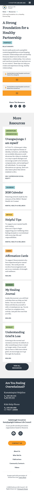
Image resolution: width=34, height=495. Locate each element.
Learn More (22, 477)
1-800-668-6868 (11, 408)
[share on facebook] (11, 106)
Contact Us (17, 443)
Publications (17, 459)
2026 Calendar (14, 192)
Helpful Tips (13, 219)
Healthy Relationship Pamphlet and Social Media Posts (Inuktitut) (18, 87)
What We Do (17, 455)
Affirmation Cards (16, 255)
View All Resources (17, 367)
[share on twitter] (15, 106)
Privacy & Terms (22, 489)
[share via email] (24, 106)
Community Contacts (17, 463)
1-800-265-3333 (20, 2)
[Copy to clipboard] (19, 106)
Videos (17, 467)
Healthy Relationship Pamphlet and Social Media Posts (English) (18, 74)
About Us (17, 451)
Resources (12, 12)
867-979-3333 (10, 398)
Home (4, 12)
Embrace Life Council (11, 7)
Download (17, 79)
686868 (15, 410)
